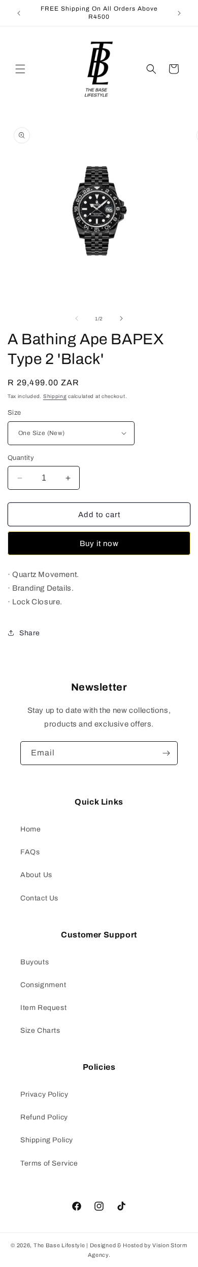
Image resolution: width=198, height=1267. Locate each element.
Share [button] (29, 633)
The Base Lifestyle (59, 1245)
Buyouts (34, 962)
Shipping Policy (46, 1140)
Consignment (43, 985)
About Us (36, 875)
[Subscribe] (166, 753)
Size (14, 412)
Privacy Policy (44, 1094)
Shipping (55, 396)
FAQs (30, 852)
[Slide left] (76, 318)
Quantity (21, 457)
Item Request (43, 1007)
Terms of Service (49, 1163)
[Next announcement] (179, 13)
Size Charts (40, 1030)
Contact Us (39, 898)
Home (30, 829)
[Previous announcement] (19, 13)
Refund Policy (44, 1117)
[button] (20, 69)
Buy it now (99, 543)
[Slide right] (121, 318)
